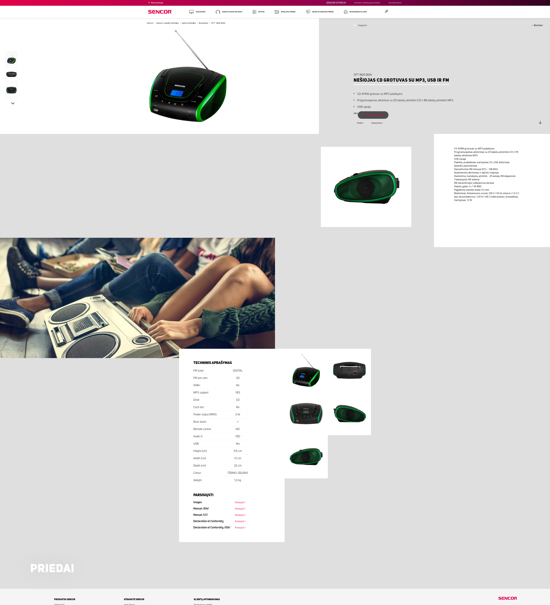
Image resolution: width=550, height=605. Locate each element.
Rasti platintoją (159, 3)
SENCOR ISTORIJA (328, 3)
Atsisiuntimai (381, 122)
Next (13, 104)
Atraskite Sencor (394, 3)
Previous (13, 45)
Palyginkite (362, 26)
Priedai (361, 122)
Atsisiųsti (238, 501)
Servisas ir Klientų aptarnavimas (362, 3)
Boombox (538, 25)
